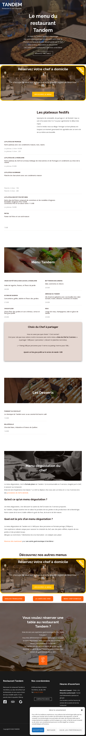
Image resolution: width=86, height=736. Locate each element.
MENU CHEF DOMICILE (72, 599)
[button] (82, 710)
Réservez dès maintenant (13, 541)
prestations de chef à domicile (17, 493)
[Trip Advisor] (13, 702)
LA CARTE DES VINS (43, 599)
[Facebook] (5, 702)
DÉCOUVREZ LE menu (43, 94)
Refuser (51, 730)
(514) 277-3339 (38, 692)
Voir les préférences (71, 730)
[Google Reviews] (21, 702)
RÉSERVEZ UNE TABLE (43, 53)
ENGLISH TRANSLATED (13, 599)
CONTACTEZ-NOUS (43, 660)
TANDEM (12, 4)
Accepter (38, 730)
